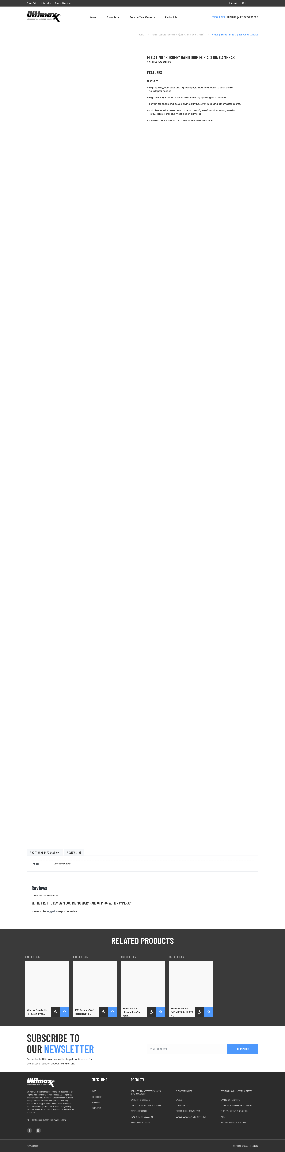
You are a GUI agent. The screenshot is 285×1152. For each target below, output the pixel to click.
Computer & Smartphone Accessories (237, 1105)
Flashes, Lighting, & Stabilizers (234, 1111)
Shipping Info (46, 3)
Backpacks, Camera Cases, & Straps (236, 1091)
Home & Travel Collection (142, 1116)
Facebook (252, 3)
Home (93, 17)
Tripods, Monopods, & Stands (233, 1122)
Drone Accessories (139, 1111)
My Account (233, 3)
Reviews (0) (74, 852)
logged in (52, 911)
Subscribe (242, 1049)
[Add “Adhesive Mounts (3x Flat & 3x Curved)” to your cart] (64, 1012)
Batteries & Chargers (140, 1099)
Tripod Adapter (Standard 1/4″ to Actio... (131, 1012)
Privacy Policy (32, 3)
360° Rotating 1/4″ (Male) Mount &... (84, 1011)
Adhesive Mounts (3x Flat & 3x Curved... (37, 1011)
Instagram (257, 3)
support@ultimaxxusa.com (242, 17)
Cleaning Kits (182, 1105)
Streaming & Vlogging (140, 1122)
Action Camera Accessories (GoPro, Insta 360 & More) (178, 34)
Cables (179, 1099)
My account (97, 1102)
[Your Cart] (242, 3)
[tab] (44, 852)
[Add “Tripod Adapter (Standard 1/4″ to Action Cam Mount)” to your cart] (160, 1012)
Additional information (44, 852)
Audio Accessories (184, 1091)
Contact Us (171, 17)
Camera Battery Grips (230, 1099)
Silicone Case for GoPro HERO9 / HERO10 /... (182, 1012)
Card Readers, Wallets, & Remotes (146, 1105)
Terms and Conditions (63, 3)
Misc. (223, 1116)
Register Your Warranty (142, 17)
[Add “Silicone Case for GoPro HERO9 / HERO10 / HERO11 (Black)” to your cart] (208, 1012)
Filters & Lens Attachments (188, 1111)
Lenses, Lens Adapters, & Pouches (191, 1116)
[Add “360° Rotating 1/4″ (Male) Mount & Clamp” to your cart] (112, 1012)
